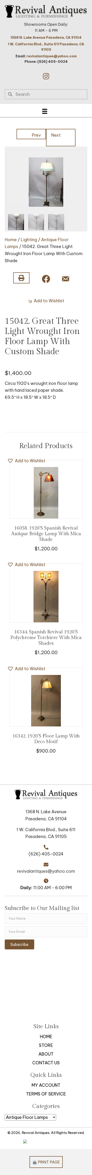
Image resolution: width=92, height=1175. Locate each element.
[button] (46, 76)
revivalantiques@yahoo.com (51, 56)
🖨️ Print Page (46, 1162)
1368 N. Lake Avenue (46, 811)
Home (11, 239)
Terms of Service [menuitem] (46, 1094)
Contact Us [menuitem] (46, 1063)
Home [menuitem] (46, 1036)
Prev (36, 135)
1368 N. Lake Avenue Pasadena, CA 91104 (46, 37)
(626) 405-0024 (46, 854)
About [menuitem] (46, 1054)
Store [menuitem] (46, 1045)
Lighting (29, 239)
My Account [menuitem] (46, 1085)
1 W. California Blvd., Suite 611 (46, 829)
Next (56, 135)
